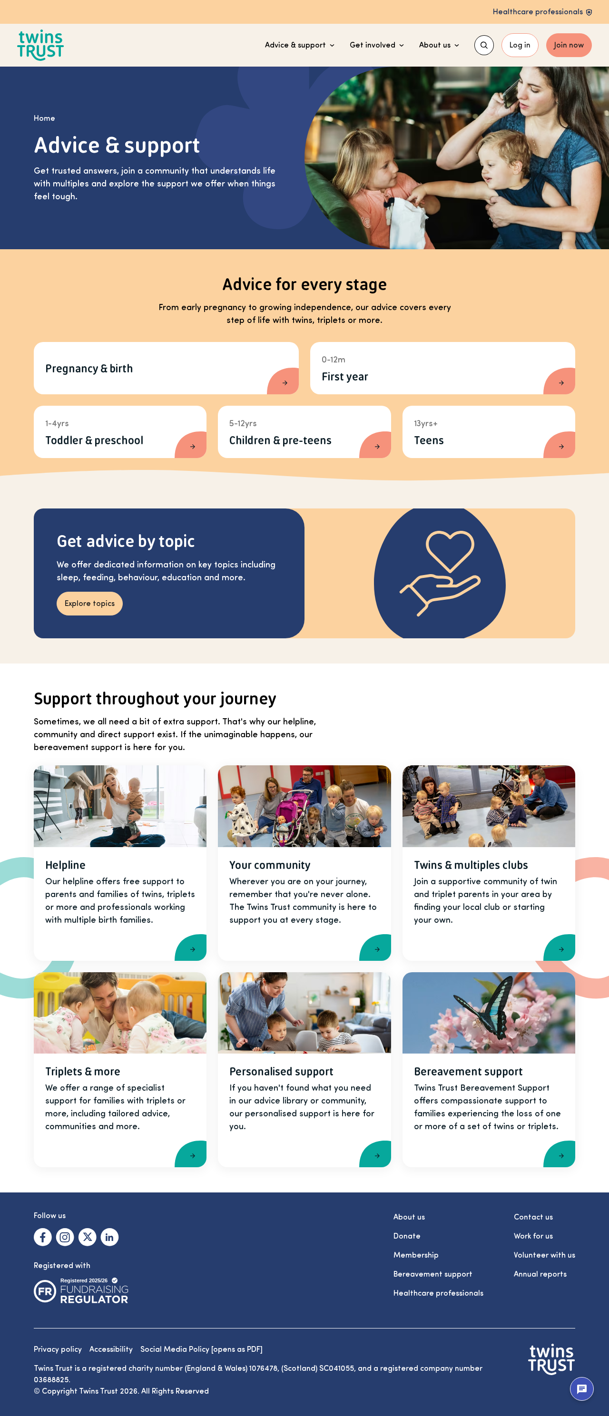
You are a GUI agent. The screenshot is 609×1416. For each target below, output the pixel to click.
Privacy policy (58, 1349)
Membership (416, 1255)
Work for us (533, 1236)
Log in (520, 45)
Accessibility (111, 1349)
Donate (407, 1236)
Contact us (533, 1217)
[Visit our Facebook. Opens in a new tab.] (43, 1237)
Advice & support (295, 45)
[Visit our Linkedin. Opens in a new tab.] (109, 1237)
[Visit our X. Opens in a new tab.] (87, 1237)
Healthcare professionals (438, 1293)
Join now (569, 45)
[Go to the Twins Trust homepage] (40, 45)
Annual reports (540, 1274)
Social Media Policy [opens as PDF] (201, 1349)
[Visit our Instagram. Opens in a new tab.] (65, 1237)
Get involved (372, 45)
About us (435, 45)
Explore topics (90, 603)
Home (44, 118)
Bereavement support (432, 1274)
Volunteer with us (544, 1255)
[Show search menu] (484, 45)
